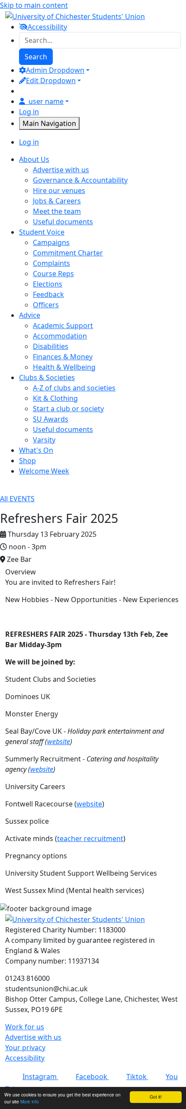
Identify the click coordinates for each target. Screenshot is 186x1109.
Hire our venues (59, 190)
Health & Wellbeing (64, 367)
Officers (46, 304)
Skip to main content (34, 5)
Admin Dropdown (55, 70)
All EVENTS (17, 498)
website (58, 741)
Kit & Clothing (55, 398)
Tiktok (137, 1076)
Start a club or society (68, 408)
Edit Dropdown (51, 80)
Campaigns (51, 242)
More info (29, 1101)
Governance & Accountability (80, 180)
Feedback (48, 294)
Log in (29, 111)
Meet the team (57, 211)
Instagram (40, 1076)
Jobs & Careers (57, 201)
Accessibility (25, 1058)
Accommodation (60, 336)
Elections (47, 284)
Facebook (92, 1076)
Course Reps (53, 273)
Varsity (44, 440)
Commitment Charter (68, 253)
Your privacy (25, 1047)
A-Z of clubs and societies (74, 388)
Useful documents (63, 221)
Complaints (51, 263)
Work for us (24, 1027)
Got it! (156, 1096)
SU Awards (50, 419)
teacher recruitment (90, 838)
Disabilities (50, 346)
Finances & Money (63, 356)
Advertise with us (61, 169)
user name (46, 101)
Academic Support (63, 325)
